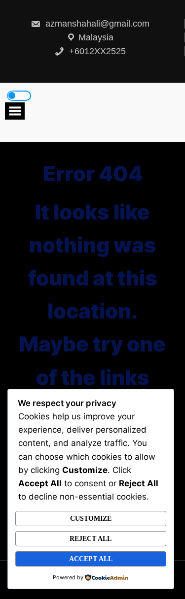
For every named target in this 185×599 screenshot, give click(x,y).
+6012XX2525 (96, 51)
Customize (90, 518)
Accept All (90, 559)
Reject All (90, 538)
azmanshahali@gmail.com (96, 24)
